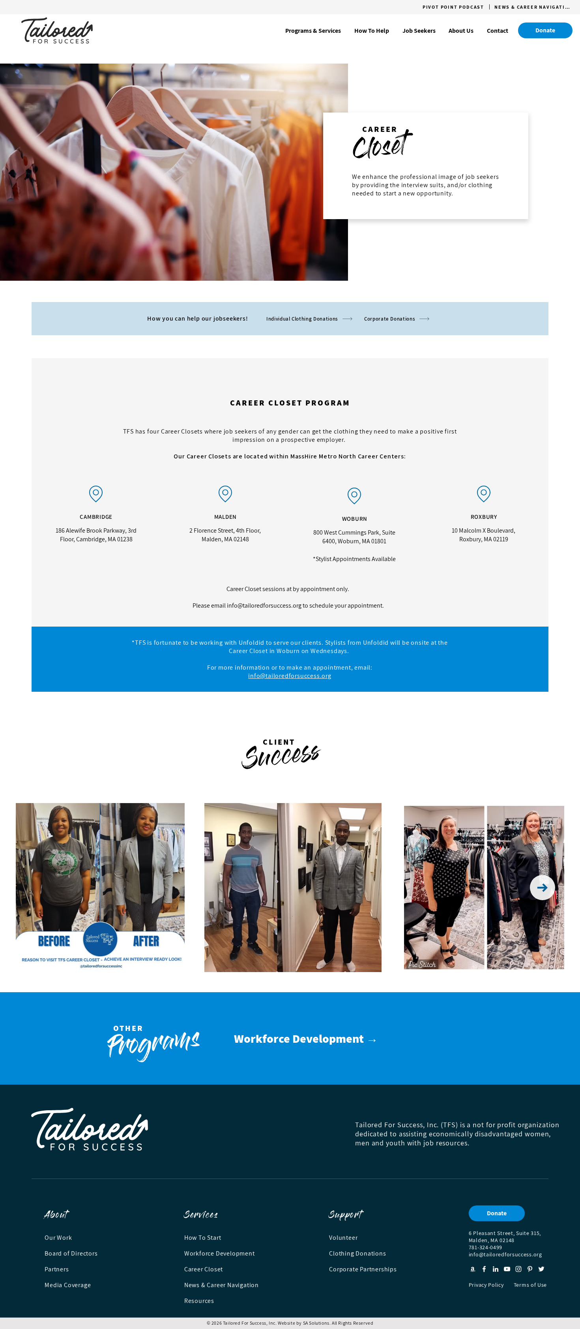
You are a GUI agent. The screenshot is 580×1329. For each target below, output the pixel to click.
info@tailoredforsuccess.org (264, 605)
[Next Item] (542, 887)
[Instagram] (518, 1269)
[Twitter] (541, 1269)
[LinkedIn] (496, 1269)
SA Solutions (316, 1323)
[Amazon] (473, 1269)
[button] (313, 30)
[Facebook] (484, 1269)
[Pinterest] (530, 1269)
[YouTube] (507, 1269)
